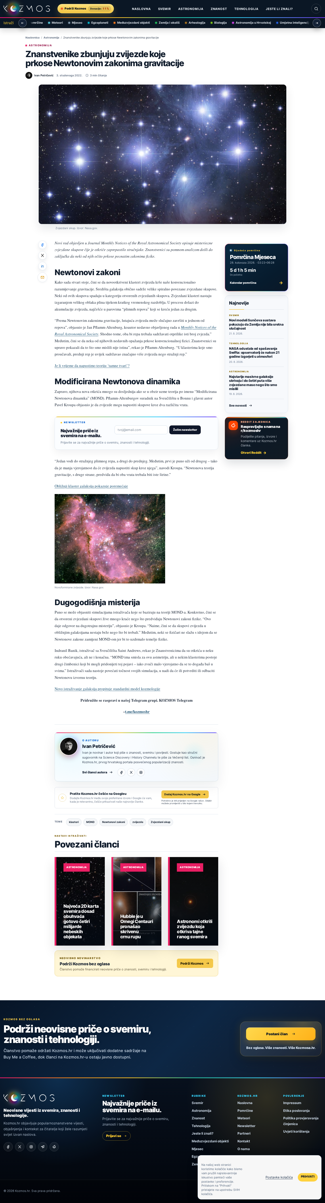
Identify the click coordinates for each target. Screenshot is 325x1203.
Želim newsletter (185, 429)
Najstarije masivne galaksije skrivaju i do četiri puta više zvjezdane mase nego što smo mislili (253, 383)
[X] (131, 772)
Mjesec (73, 22)
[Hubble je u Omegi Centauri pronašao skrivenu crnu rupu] (137, 901)
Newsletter (246, 1126)
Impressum (292, 1103)
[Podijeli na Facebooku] (42, 245)
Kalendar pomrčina (256, 282)
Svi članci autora (94, 772)
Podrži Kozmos (191, 963)
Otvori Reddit (251, 452)
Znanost (219, 9)
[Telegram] (42, 1146)
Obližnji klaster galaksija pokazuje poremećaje (91, 486)
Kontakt (243, 1141)
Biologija (216, 22)
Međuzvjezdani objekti (129, 22)
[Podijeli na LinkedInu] (42, 266)
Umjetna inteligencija (291, 22)
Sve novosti (238, 405)
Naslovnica (32, 37)
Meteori (53, 22)
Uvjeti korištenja (296, 1131)
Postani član (277, 1033)
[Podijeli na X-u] (42, 255)
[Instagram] (141, 772)
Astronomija (191, 9)
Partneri (243, 1133)
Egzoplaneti (96, 22)
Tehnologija (246, 9)
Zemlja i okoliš (165, 22)
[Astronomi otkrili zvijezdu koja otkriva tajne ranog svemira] (194, 901)
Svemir (164, 9)
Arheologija (193, 22)
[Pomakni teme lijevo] (22, 23)
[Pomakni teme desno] (317, 23)
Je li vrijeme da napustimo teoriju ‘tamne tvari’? (92, 365)
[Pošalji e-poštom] (42, 277)
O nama (243, 1149)
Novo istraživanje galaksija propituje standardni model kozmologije (107, 688)
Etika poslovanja (296, 1110)
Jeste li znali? (279, 9)
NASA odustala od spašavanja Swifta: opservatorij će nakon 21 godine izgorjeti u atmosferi (254, 352)
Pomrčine (32, 22)
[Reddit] (54, 1146)
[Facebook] (121, 772)
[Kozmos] (27, 9)
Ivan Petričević (98, 746)
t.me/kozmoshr (137, 711)
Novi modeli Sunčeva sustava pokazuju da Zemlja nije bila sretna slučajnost (256, 324)
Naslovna (141, 9)
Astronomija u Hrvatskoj (249, 22)
